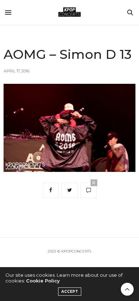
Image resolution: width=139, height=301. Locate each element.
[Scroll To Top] (127, 289)
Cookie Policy (43, 281)
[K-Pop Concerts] (69, 12)
